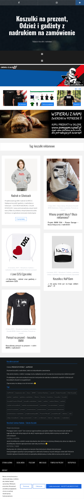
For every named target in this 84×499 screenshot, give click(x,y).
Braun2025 (77, 104)
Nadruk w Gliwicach (21, 195)
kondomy (50, 397)
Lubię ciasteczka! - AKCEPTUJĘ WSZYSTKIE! (63, 486)
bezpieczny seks (20, 393)
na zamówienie (52, 405)
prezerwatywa (31, 409)
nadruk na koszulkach (13, 405)
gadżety (15, 397)
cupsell (52, 393)
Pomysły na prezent (31, 270)
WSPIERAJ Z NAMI (13, 446)
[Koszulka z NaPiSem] (63, 252)
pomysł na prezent (12, 409)
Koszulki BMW (11, 331)
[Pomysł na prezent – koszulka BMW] (21, 309)
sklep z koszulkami (12, 418)
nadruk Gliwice (54, 401)
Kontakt (4, 470)
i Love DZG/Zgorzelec (21, 274)
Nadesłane (55, 208)
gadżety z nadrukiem (26, 397)
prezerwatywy (41, 409)
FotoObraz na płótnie (13, 438)
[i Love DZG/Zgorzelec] (21, 247)
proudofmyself (56, 413)
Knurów (43, 397)
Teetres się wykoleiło (47, 104)
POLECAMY (32, 462)
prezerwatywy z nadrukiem (15, 413)
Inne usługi (42, 462)
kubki (39, 401)
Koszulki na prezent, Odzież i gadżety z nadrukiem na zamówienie (42, 25)
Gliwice (36, 397)
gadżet (9, 397)
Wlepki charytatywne (13, 428)
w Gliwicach (42, 418)
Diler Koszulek (72, 393)
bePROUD (10, 393)
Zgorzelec (57, 418)
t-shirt (35, 418)
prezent (22, 409)
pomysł (61, 405)
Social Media (20, 462)
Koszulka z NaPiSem (63, 279)
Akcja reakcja (61, 206)
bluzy (28, 393)
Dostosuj (26, 486)
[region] (42, 485)
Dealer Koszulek (61, 393)
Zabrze (50, 418)
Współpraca (72, 462)
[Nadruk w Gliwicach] (21, 175)
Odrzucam (39, 486)
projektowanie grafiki (31, 413)
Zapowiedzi (75, 274)
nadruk (45, 401)
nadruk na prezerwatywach (30, 405)
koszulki (64, 397)
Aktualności (69, 206)
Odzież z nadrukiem (65, 208)
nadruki (62, 401)
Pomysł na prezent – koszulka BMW (21, 339)
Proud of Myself (45, 413)
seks (70, 413)
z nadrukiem (65, 418)
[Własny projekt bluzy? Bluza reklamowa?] (63, 180)
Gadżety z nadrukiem (72, 272)
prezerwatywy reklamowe (56, 409)
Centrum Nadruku (42, 393)
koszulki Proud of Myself (14, 401)
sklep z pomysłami (25, 418)
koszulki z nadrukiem (30, 401)
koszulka (57, 397)
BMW (34, 393)
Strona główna (7, 462)
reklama (64, 413)
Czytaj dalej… (21, 219)
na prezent (43, 405)
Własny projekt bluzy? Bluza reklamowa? (63, 215)
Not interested (22, 104)
